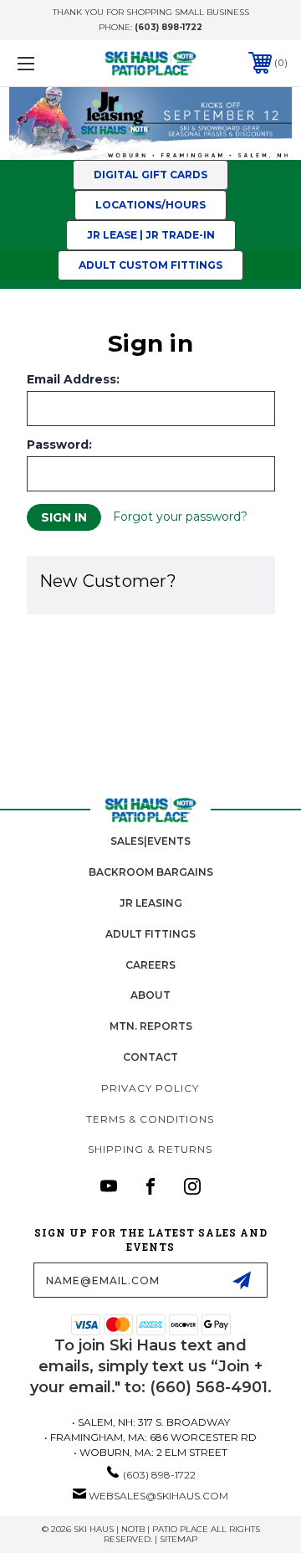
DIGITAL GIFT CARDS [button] (150, 174)
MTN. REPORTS (151, 1026)
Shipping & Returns (150, 1149)
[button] (151, 123)
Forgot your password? (180, 516)
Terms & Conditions (150, 1119)
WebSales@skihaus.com (158, 1495)
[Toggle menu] (44, 63)
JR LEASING (151, 903)
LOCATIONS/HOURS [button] (150, 204)
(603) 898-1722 (168, 27)
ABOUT (150, 995)
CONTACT (150, 1057)
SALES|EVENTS (150, 841)
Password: (59, 444)
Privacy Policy (150, 1088)
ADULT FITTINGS (150, 934)
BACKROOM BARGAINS (151, 872)
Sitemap (178, 1539)
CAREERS (150, 965)
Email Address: (73, 379)
